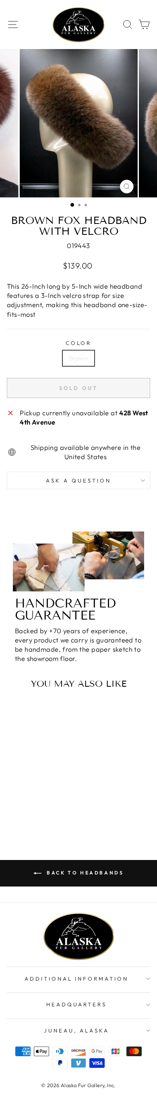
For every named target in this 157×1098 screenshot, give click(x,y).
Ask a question (78, 480)
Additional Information (76, 978)
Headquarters (76, 1004)
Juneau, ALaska (76, 1030)
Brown (78, 358)
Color (79, 343)
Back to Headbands (84, 873)
